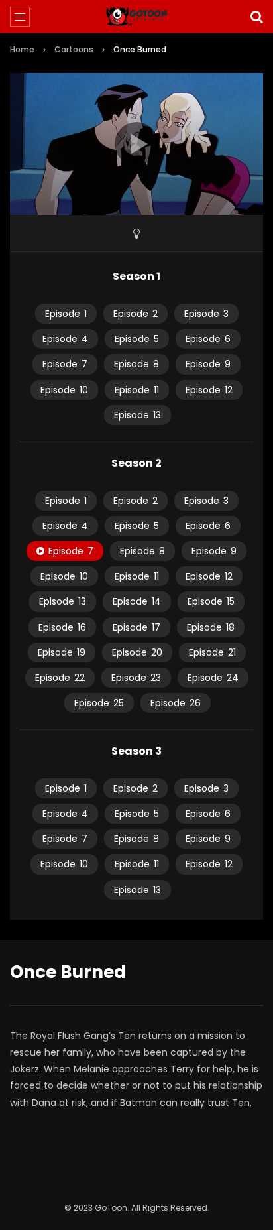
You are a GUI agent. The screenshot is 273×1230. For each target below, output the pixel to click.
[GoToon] (136, 17)
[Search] (256, 16)
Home (22, 49)
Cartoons (73, 49)
